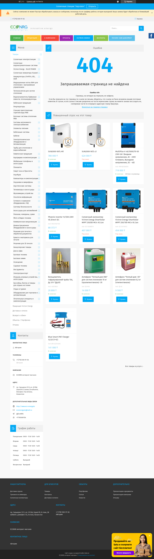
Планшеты (17, 167)
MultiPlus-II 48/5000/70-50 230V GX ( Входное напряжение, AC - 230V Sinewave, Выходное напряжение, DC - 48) (127, 157)
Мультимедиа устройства (23, 193)
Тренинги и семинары (18, 494)
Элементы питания (20, 128)
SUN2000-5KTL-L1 (89, 151)
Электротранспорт (20, 273)
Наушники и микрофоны (23, 182)
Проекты (66, 38)
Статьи (81, 494)
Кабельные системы (21, 132)
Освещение (18, 262)
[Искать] (141, 28)
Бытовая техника (20, 255)
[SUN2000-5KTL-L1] (94, 135)
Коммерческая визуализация (25, 222)
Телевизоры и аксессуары (23, 190)
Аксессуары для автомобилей (25, 210)
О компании (49, 38)
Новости (82, 498)
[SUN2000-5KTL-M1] (61, 135)
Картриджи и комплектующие (25, 157)
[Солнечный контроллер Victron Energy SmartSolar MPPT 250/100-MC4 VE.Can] (128, 200)
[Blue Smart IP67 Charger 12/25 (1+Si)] (61, 320)
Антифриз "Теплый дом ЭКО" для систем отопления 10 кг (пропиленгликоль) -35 (94, 279)
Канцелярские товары (22, 247)
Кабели (16, 136)
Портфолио (83, 491)
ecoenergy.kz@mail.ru (24, 410)
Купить (55, 165)
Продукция (32, 38)
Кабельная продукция (22, 103)
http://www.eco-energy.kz (25, 406)
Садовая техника (20, 266)
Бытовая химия (19, 258)
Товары (15, 54)
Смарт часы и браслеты (22, 171)
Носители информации (22, 197)
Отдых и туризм (19, 289)
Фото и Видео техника (22, 218)
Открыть (92, 6)
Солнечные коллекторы (19, 498)
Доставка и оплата (20, 311)
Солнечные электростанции (24, 59)
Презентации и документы (123, 491)
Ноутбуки (17, 175)
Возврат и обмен (19, 315)
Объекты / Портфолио (21, 320)
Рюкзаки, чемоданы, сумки (24, 214)
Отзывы (16, 325)
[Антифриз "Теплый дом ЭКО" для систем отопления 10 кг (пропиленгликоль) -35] (94, 260)
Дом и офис (18, 251)
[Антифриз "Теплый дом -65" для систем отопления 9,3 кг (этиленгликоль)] (128, 260)
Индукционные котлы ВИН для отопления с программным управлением (25, 85)
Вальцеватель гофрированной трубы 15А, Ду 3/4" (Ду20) (60, 279)
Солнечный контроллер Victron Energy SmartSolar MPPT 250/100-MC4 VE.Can (126, 220)
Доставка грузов (16, 491)
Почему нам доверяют (122, 38)
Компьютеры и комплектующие (25, 178)
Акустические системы (22, 186)
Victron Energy (83, 38)
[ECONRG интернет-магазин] (18, 30)
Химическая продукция (22, 154)
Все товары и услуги (133, 366)
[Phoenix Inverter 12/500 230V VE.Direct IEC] (61, 200)
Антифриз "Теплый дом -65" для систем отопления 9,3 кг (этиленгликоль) (128, 279)
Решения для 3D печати (22, 243)
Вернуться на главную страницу (95, 107)
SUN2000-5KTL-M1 (56, 151)
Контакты (101, 38)
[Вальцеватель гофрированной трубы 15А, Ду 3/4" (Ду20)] (61, 260)
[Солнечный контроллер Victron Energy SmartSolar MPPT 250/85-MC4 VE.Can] (94, 200)
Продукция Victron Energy (23, 306)
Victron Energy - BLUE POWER (24, 69)
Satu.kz (87, 553)
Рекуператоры (19, 107)
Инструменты (18, 269)
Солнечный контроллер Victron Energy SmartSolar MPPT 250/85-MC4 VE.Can (93, 220)
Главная (16, 38)
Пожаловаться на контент (86, 555)
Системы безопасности (22, 207)
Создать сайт (31, 1)
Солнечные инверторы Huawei (25, 73)
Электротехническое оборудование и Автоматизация (21, 142)
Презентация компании (122, 494)
